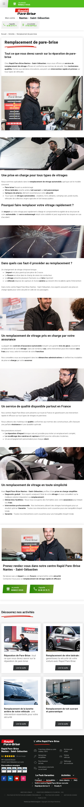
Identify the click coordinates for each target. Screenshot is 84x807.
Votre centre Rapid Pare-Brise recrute (51, 783)
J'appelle (12, 25)
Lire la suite (21, 668)
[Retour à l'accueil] (10, 742)
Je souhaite (31, 25)
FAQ (75, 780)
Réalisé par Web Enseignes (32, 802)
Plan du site (42, 798)
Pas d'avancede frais (43, 762)
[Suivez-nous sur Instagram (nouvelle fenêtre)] (24, 778)
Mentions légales (26, 792)
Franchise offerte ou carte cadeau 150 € (47, 750)
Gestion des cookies (70, 795)
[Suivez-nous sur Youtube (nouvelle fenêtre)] (17, 778)
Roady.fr (58, 786)
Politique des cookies (52, 795)
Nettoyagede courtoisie (68, 762)
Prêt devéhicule (67, 756)
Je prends (24, 4)
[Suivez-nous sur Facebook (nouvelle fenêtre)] (4, 778)
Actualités (50, 780)
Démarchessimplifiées (42, 756)
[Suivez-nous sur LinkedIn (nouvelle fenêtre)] (11, 778)
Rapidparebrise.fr (42, 786)
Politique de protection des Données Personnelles (24, 795)
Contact (38, 780)
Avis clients (64, 780)
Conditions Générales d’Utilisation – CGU (50, 792)
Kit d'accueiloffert (68, 750)
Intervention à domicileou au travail (46, 768)
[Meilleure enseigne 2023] (24, 770)
